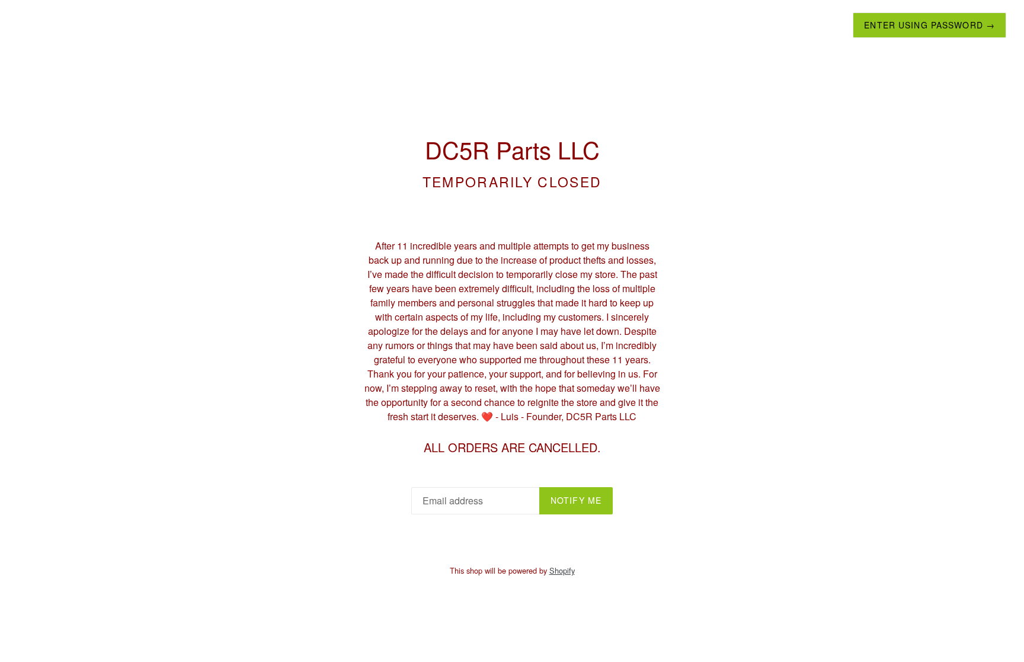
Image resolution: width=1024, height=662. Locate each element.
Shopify (562, 570)
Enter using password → (929, 25)
